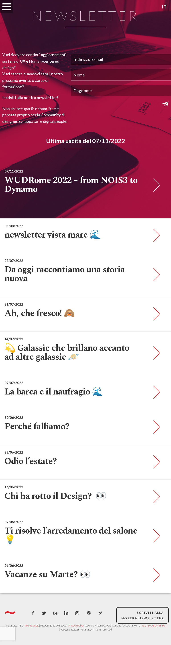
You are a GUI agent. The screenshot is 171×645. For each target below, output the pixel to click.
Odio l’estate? (30, 461)
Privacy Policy (76, 625)
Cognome (82, 90)
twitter (44, 613)
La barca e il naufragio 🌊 (53, 392)
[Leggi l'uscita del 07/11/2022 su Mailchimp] (155, 185)
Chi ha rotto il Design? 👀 (55, 496)
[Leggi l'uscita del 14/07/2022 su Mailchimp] (155, 353)
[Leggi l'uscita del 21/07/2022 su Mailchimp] (155, 314)
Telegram (100, 613)
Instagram (77, 613)
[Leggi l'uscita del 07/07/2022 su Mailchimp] (155, 392)
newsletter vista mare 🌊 (52, 235)
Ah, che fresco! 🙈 (39, 313)
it (164, 6)
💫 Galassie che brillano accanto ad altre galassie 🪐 (66, 352)
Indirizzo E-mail (88, 59)
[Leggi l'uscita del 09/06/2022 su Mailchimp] (155, 536)
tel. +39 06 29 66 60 (153, 625)
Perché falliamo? (36, 426)
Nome (79, 74)
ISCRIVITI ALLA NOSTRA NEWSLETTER (142, 615)
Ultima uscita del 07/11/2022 (85, 140)
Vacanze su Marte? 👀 (47, 574)
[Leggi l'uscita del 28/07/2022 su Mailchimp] (155, 274)
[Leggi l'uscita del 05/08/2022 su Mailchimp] (155, 235)
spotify (88, 613)
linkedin (66, 613)
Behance (55, 613)
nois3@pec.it (32, 625)
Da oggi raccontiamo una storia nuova (64, 274)
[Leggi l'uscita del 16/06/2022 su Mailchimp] (155, 496)
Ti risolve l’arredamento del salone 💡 (70, 535)
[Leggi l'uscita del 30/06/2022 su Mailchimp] (155, 427)
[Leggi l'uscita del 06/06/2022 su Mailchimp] (155, 575)
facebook (33, 613)
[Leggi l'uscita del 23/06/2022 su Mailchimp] (155, 462)
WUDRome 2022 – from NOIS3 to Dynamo (70, 185)
